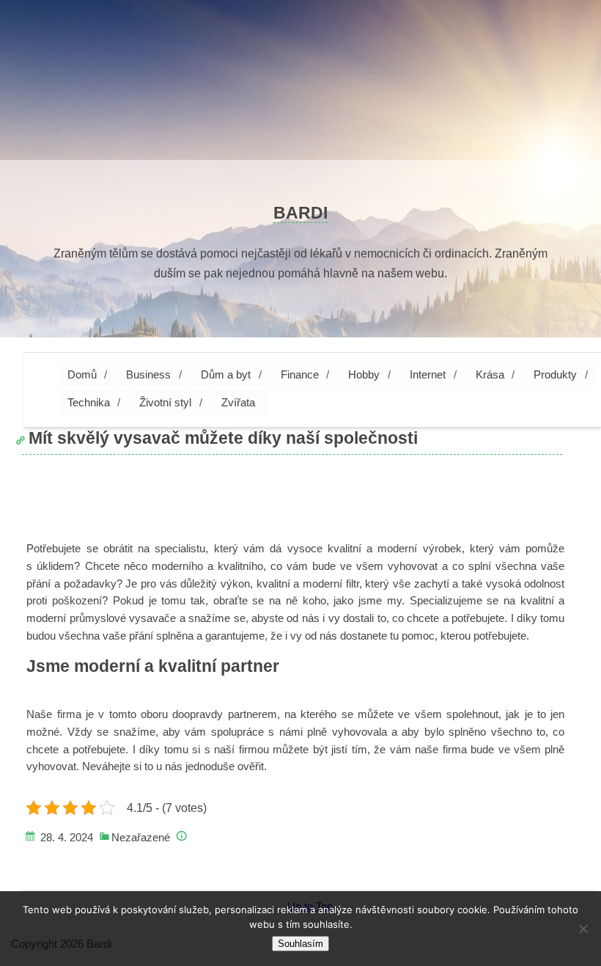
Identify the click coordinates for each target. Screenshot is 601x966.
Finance (300, 374)
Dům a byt (226, 374)
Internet (428, 374)
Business (148, 374)
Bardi (300, 212)
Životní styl (165, 402)
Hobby (364, 374)
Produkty (555, 374)
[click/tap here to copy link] (25, 432)
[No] (582, 928)
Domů (82, 374)
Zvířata (238, 402)
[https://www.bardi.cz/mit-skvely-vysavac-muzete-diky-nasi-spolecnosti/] (31, 480)
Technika (88, 402)
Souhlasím (300, 943)
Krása (490, 374)
